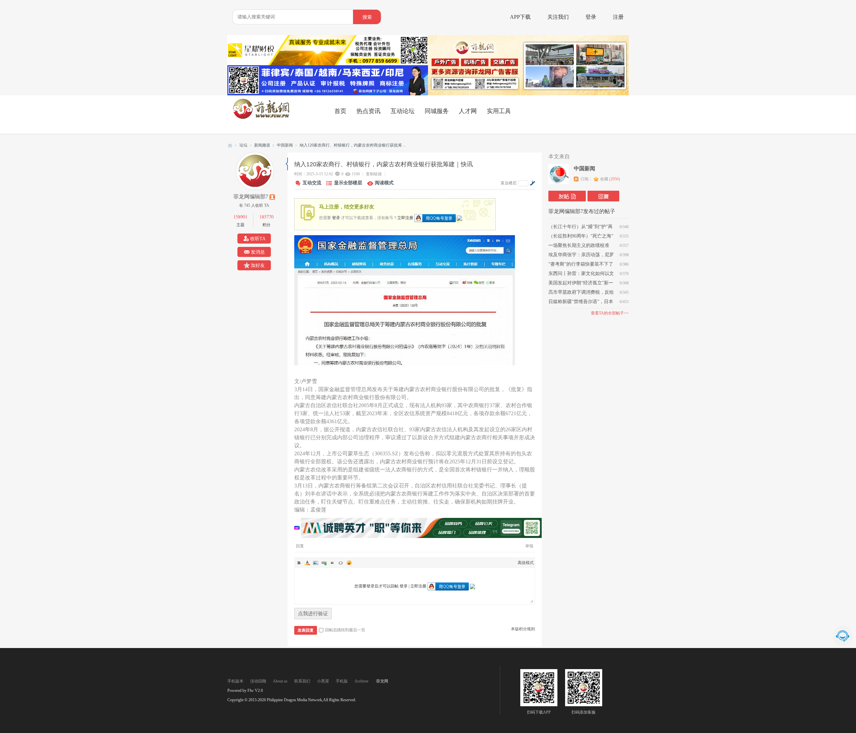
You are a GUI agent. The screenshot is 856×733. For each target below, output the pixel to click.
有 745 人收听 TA (254, 205)
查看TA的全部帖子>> (610, 313)
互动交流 (312, 182)
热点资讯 (368, 111)
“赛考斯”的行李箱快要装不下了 (580, 264)
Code (340, 562)
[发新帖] (567, 196)
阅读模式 (384, 182)
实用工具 (499, 111)
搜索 (367, 17)
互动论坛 (403, 111)
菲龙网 (230, 145)
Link (324, 562)
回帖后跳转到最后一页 (345, 630)
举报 (529, 546)
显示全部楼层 (348, 182)
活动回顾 (258, 681)
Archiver (361, 681)
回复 (300, 546)
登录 (590, 17)
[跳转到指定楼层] (532, 183)
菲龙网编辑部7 (250, 196)
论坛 (243, 145)
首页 (340, 111)
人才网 (468, 111)
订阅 (584, 179)
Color (307, 562)
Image (315, 562)
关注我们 (558, 17)
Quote (332, 562)
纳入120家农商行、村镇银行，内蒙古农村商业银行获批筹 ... (353, 145)
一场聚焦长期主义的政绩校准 (578, 245)
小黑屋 (323, 681)
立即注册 (405, 217)
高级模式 (526, 562)
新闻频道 (262, 145)
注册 (618, 17)
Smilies (349, 562)
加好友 (258, 265)
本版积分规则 (523, 629)
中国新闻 (285, 145)
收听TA (257, 238)
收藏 (610, 179)
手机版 (342, 681)
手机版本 (235, 681)
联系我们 (302, 681)
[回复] (603, 196)
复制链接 (374, 174)
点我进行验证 (313, 613)
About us (280, 681)
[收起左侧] (287, 164)
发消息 (258, 252)
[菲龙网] (260, 117)
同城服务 (437, 111)
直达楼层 (509, 183)
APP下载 (520, 17)
